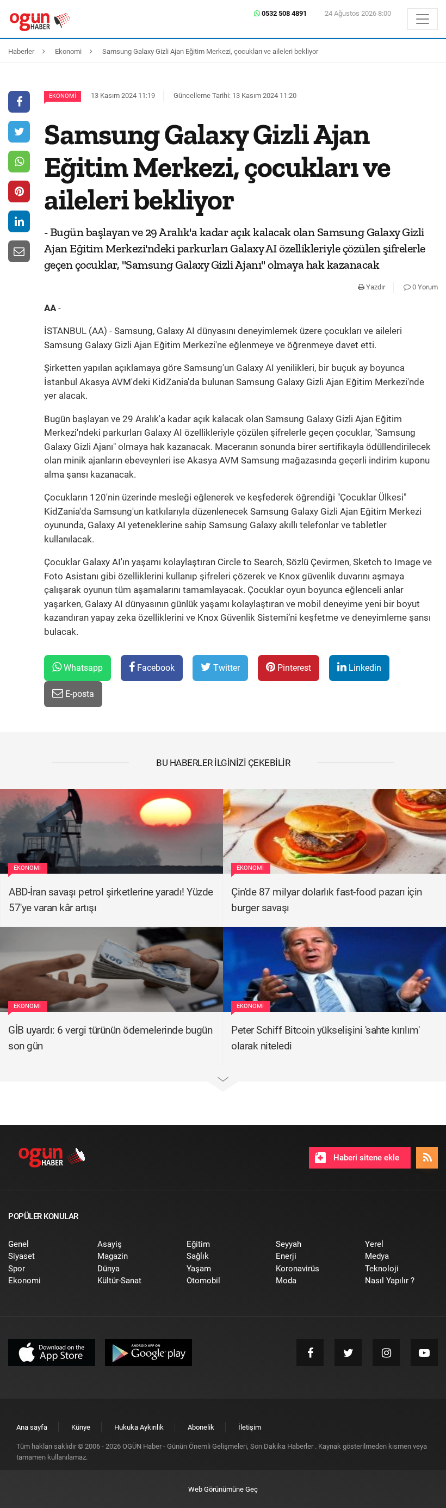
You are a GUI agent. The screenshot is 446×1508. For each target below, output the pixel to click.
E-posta (78, 694)
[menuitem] (44, 1244)
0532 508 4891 (283, 13)
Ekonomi (62, 96)
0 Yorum (424, 287)
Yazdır (374, 287)
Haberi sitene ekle (365, 1158)
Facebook (155, 668)
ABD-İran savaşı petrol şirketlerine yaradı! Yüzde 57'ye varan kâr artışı (111, 900)
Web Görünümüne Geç (223, 1489)
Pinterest (293, 668)
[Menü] (422, 19)
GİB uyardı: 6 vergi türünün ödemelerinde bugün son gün (110, 1038)
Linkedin (363, 668)
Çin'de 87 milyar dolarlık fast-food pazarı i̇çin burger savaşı (326, 900)
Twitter (225, 668)
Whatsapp (82, 668)
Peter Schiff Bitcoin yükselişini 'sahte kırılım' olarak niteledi (325, 1038)
